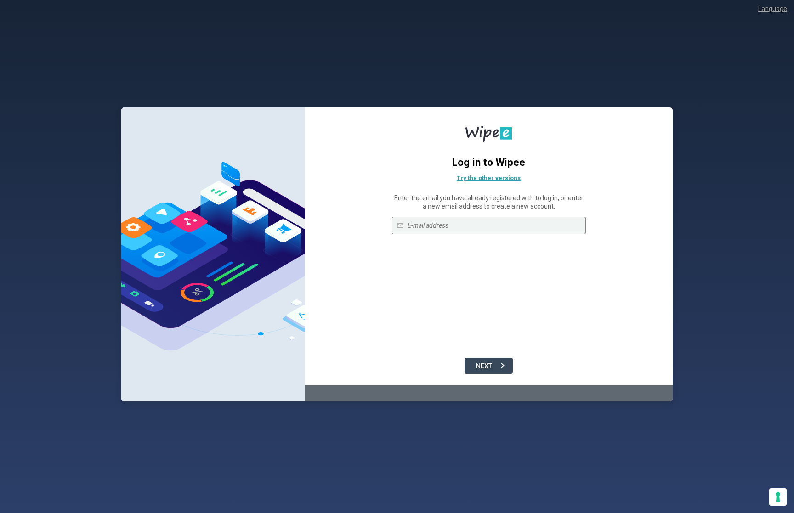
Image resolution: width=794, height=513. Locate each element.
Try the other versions (489, 178)
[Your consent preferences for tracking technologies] (778, 497)
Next (484, 366)
